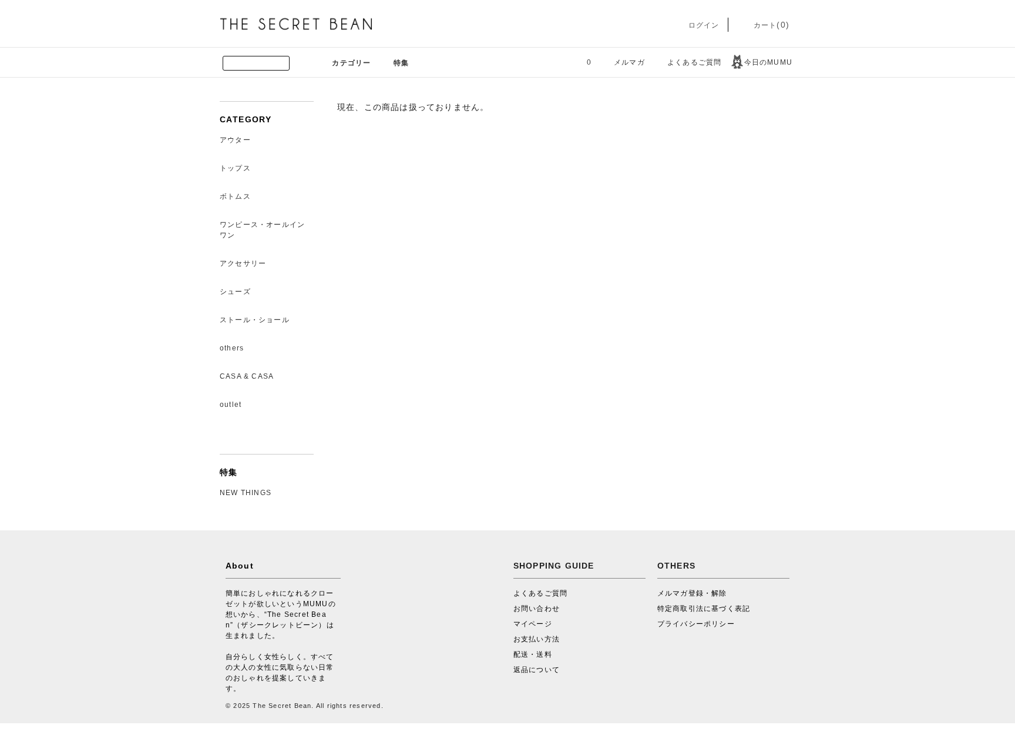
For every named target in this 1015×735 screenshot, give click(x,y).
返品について (536, 670)
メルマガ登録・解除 (692, 593)
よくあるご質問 (694, 62)
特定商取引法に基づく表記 (703, 608)
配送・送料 (532, 654)
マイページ (532, 624)
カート (770, 25)
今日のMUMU (768, 62)
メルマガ (629, 62)
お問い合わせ (536, 608)
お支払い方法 (536, 639)
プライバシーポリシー (696, 624)
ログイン (702, 25)
